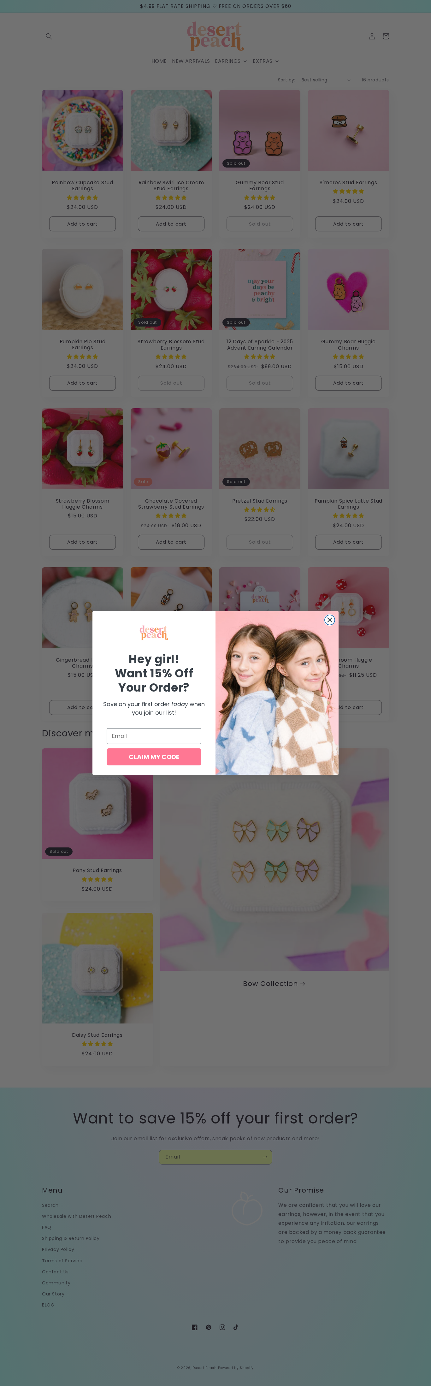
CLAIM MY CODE (154, 756)
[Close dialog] (330, 620)
